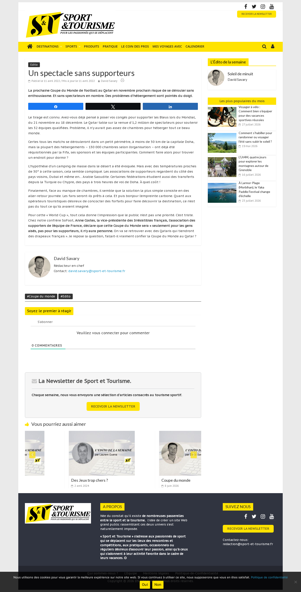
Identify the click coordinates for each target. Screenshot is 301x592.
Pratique (110, 46)
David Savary (109, 81)
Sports (71, 46)
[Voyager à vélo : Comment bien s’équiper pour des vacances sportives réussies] (223, 107)
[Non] (295, 582)
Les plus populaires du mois (242, 101)
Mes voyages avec (167, 46)
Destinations (48, 46)
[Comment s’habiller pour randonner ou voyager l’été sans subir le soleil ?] (223, 133)
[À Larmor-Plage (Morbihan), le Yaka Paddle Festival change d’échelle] (223, 183)
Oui (145, 584)
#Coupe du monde (41, 296)
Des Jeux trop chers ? (58, 480)
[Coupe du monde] (161, 433)
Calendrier (195, 46)
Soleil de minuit (240, 73)
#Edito (66, 296)
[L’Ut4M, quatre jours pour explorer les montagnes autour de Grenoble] (223, 157)
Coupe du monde (145, 480)
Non (157, 584)
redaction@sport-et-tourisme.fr (248, 544)
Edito (34, 64)
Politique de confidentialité (269, 577)
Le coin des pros (135, 46)
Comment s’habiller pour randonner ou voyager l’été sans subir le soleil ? (255, 137)
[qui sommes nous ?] (125, 558)
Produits (91, 46)
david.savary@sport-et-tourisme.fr (96, 271)
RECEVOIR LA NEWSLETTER (257, 14)
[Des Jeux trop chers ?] (71, 433)
